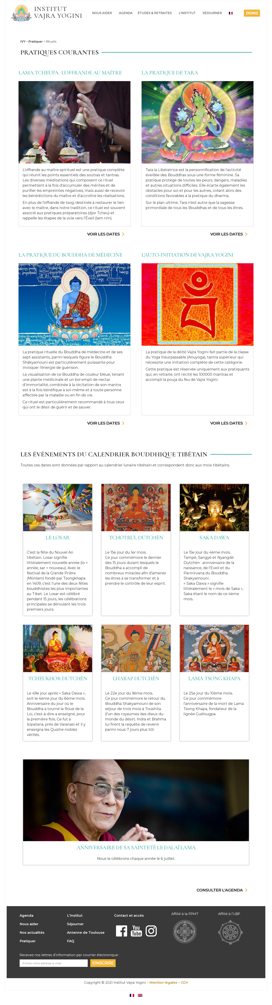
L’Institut (187, 13)
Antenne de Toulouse (86, 933)
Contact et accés (129, 916)
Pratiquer (28, 941)
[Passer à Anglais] (140, 995)
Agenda (125, 13)
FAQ (70, 941)
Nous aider (102, 13)
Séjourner (212, 13)
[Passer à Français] (132, 995)
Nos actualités (32, 933)
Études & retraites (155, 13)
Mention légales (163, 983)
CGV (184, 983)
